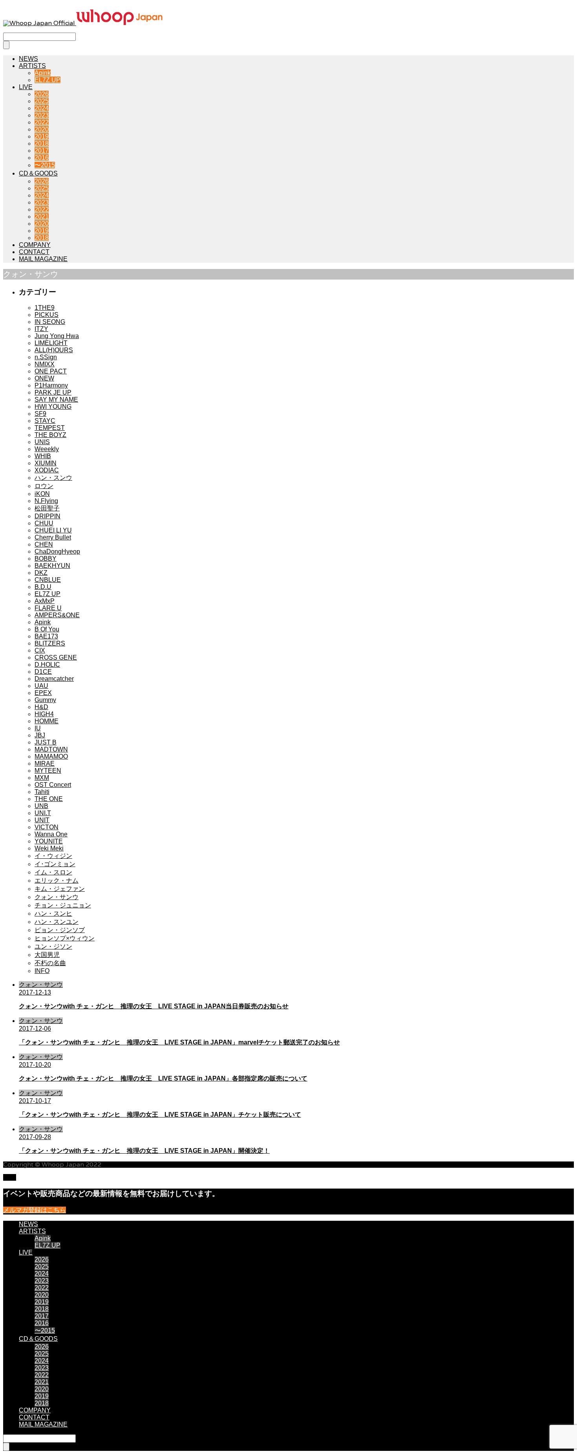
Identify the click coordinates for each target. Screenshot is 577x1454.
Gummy (45, 700)
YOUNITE (49, 841)
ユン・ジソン (53, 946)
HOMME (46, 721)
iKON (42, 493)
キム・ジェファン (60, 888)
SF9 (40, 413)
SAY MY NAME (56, 399)
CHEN (44, 544)
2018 (42, 143)
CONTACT (34, 252)
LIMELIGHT (51, 343)
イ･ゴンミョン (55, 864)
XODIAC (47, 470)
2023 (42, 115)
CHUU (44, 523)
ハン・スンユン (57, 921)
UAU (41, 685)
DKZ (41, 572)
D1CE (43, 671)
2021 (42, 216)
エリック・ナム (57, 880)
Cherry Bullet (53, 537)
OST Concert (53, 784)
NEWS (28, 58)
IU (38, 728)
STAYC (45, 420)
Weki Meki (49, 848)
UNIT (42, 820)
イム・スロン (53, 872)
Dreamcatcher (54, 678)
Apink (43, 72)
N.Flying (46, 500)
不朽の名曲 (50, 963)
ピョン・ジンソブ (60, 930)
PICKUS (46, 314)
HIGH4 (44, 714)
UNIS (42, 442)
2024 (42, 108)
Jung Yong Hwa (57, 336)
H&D (41, 707)
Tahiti (42, 791)
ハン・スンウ (53, 477)
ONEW (44, 378)
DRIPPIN (47, 516)
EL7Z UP (47, 80)
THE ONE (49, 799)
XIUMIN (46, 463)
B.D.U (43, 586)
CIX (40, 650)
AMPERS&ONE (57, 615)
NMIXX (45, 364)
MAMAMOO (51, 756)
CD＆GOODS (38, 173)
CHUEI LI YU (53, 530)
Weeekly (47, 449)
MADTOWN (51, 749)
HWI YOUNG (53, 406)
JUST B (46, 742)
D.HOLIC (47, 664)
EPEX (43, 693)
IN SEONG (50, 321)
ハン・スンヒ (53, 913)
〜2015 (45, 165)
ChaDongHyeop (57, 551)
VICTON (46, 827)
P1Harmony (51, 385)
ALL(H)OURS (54, 350)
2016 (42, 157)
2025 (42, 101)
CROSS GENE (56, 657)
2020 (42, 129)
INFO (42, 971)
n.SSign (46, 357)
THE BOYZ (50, 435)
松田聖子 (47, 508)
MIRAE (45, 763)
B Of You (47, 629)
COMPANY (35, 244)
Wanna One (51, 834)
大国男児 (47, 954)
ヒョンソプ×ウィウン (65, 938)
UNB (41, 806)
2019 (42, 136)
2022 (42, 122)
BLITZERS (50, 643)
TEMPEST (50, 427)
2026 (42, 94)
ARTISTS (32, 65)
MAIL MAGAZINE (43, 259)
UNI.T (43, 813)
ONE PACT (51, 371)
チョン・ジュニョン (63, 905)
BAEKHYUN (52, 565)
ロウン (44, 486)
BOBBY (46, 558)
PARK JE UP (53, 392)
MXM (42, 777)
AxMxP (45, 601)
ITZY (41, 329)
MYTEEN (48, 770)
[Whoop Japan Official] (83, 23)
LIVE (26, 87)
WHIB (43, 456)
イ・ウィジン (53, 855)
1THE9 (45, 307)
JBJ (40, 735)
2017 (42, 150)
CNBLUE (48, 579)
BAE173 (46, 636)
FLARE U (48, 608)
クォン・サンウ (57, 897)
